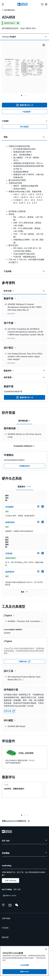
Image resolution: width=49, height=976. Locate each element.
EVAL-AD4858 (26, 753)
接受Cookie (24, 971)
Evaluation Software (23, 446)
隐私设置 (5, 937)
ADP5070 (9, 571)
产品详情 (7, 271)
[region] (24, 961)
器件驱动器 (23, 420)
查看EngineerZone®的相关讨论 (14, 821)
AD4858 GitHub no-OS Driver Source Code (24, 435)
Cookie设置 (24, 965)
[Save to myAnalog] (38, 506)
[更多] (24, 591)
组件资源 (9, 377)
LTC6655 (9, 507)
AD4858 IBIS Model (16, 726)
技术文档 (9, 291)
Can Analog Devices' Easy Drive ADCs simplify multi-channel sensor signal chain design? (25, 356)
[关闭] (46, 949)
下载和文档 (22, 661)
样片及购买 (24, 127)
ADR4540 (10, 522)
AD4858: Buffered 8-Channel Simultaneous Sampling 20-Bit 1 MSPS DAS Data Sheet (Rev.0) (25, 307)
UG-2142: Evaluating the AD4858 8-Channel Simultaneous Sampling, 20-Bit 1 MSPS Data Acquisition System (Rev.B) (26, 332)
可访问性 (5, 928)
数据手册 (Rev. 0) (26, 105)
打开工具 (7, 711)
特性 (6, 137)
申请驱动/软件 (24, 466)
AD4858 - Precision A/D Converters (24, 621)
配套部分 (23, 486)
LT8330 (8, 553)
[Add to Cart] (42, 506)
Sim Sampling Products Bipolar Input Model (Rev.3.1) (24, 678)
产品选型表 (26, 112)
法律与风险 (6, 918)
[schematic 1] (24, 68)
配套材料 (9, 370)
